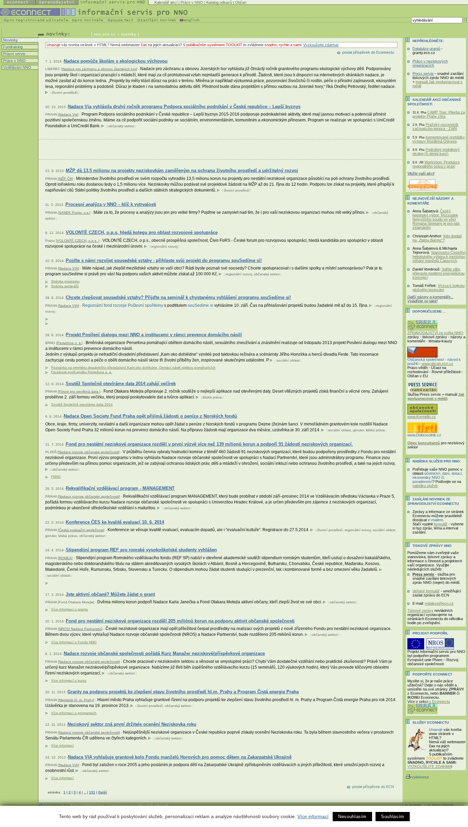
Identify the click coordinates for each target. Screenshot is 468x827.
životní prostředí (64, 92)
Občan (240, 2)
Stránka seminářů (65, 286)
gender (358, 430)
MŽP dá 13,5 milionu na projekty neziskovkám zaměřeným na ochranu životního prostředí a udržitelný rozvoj (182, 170)
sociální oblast (288, 360)
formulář (440, 524)
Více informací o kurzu (68, 680)
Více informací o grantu (69, 609)
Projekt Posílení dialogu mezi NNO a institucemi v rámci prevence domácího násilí (154, 334)
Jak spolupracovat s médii (435, 396)
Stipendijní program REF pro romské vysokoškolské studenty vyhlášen (141, 549)
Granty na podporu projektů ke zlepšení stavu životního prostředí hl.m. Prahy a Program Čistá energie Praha (183, 691)
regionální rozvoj (164, 246)
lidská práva (212, 397)
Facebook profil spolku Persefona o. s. (81, 372)
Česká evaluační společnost (81, 530)
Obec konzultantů (423, 443)
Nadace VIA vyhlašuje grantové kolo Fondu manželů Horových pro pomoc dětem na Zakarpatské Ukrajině (180, 757)
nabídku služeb (425, 486)
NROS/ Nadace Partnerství (80, 629)
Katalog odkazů (219, 2)
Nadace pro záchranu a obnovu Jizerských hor (99, 69)
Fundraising (12, 47)
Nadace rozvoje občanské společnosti (89, 452)
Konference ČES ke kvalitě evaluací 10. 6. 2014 (115, 522)
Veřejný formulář (426, 591)
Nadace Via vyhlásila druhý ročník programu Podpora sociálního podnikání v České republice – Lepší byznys (184, 106)
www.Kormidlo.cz (421, 417)
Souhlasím (392, 816)
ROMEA (65, 558)
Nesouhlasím (352, 816)
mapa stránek (443, 805)
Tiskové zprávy (420, 610)
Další (102, 792)
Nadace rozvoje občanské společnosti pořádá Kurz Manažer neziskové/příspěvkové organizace (164, 653)
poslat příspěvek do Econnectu (368, 52)
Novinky (10, 40)
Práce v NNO (192, 2)
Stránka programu (65, 281)
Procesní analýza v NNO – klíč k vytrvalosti (110, 204)
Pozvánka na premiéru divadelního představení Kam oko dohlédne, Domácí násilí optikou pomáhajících (133, 367)
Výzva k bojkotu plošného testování (438, 288)
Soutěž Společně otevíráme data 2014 (82, 404)
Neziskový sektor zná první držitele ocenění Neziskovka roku (131, 724)
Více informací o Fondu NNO (74, 642)
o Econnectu (439, 701)
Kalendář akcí (166, 2)
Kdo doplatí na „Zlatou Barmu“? (437, 238)
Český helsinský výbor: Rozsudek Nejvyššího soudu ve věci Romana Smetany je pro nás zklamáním (436, 219)
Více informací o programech (74, 713)
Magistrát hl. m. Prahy (76, 700)
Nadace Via (68, 114)
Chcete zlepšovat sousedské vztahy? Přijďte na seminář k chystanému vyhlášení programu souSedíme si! (178, 297)
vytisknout (420, 777)
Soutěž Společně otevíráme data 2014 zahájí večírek (121, 383)
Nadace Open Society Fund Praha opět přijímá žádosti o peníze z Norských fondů (150, 416)
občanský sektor (121, 126)
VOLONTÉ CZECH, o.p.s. (77, 240)
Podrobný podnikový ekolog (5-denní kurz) (436, 151)
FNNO (56, 476)
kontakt (415, 805)
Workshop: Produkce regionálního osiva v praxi (436, 164)
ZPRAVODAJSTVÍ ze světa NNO (435, 333)
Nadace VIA (68, 268)
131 (92, 792)
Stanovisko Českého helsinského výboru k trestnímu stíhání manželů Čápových (439, 256)
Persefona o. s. (69, 343)
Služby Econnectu (430, 722)
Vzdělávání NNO (16, 67)
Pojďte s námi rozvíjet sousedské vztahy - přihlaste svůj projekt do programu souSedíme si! (164, 260)
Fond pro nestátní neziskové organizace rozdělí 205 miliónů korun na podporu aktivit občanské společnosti (180, 620)
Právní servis (13, 54)
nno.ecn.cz (105, 34)
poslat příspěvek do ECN (373, 787)
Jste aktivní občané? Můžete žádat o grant (110, 594)
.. (85, 792)
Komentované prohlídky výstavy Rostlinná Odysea (438, 139)
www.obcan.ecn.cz (437, 364)
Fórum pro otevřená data (79, 391)
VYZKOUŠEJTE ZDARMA (429, 766)
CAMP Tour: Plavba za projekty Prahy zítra (438, 114)
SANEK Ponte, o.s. (74, 212)
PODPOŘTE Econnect (432, 674)
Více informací (313, 816)
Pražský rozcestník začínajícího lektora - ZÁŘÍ (435, 126)
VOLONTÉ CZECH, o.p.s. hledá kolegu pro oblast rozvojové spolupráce (142, 232)
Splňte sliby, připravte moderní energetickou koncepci (438, 273)
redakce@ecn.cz (439, 603)
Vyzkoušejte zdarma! (320, 45)
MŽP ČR (65, 179)
